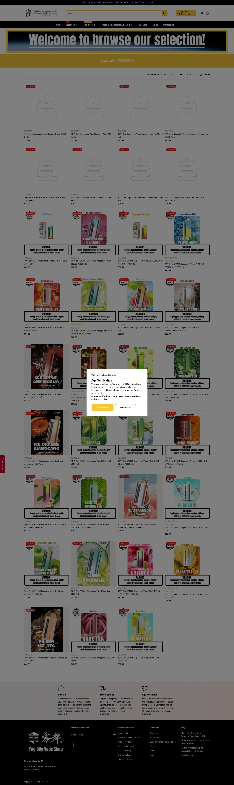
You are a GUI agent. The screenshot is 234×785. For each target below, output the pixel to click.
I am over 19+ (102, 407)
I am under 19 (125, 407)
